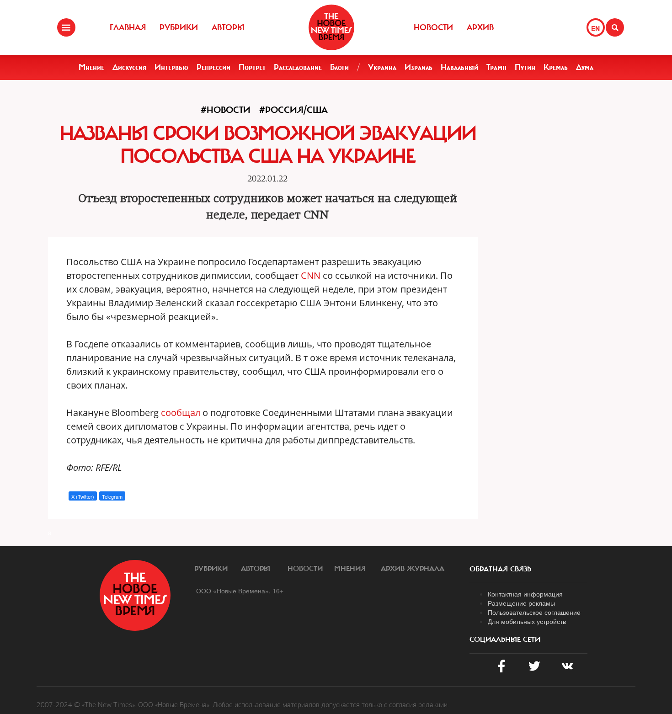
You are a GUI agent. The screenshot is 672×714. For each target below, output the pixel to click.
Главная (128, 27)
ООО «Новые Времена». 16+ (239, 590)
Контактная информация (525, 593)
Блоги (339, 67)
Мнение (91, 67)
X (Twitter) (82, 496)
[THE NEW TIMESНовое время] (331, 27)
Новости (433, 27)
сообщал (180, 412)
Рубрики (179, 27)
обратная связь (500, 569)
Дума (584, 67)
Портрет (252, 67)
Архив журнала (412, 568)
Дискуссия (129, 67)
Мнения (350, 568)
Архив (480, 27)
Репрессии (213, 67)
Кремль (556, 67)
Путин (525, 67)
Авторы (228, 27)
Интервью (171, 67)
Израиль (418, 67)
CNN (310, 275)
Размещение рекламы (521, 602)
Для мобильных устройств (527, 621)
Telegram (112, 496)
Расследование (298, 67)
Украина (382, 67)
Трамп (496, 67)
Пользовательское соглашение (534, 612)
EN (595, 28)
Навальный (459, 67)
